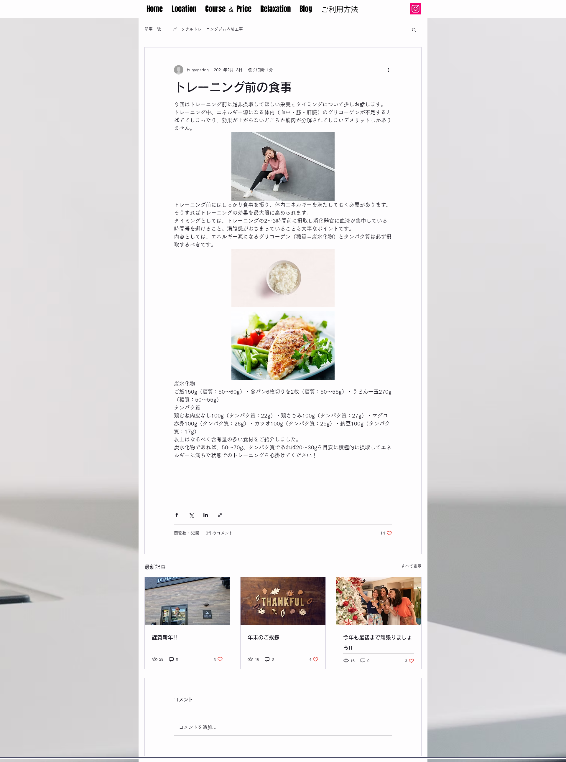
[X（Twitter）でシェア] (191, 515)
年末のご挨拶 (263, 637)
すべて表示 (411, 566)
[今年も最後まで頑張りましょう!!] (378, 601)
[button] (414, 29)
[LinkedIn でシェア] (205, 515)
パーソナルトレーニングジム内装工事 (208, 29)
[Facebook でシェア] (177, 515)
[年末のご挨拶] (283, 601)
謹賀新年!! (164, 637)
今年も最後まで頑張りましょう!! (377, 643)
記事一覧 (152, 29)
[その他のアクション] (388, 69)
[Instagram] (415, 8)
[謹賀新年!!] (187, 601)
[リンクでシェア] (220, 515)
